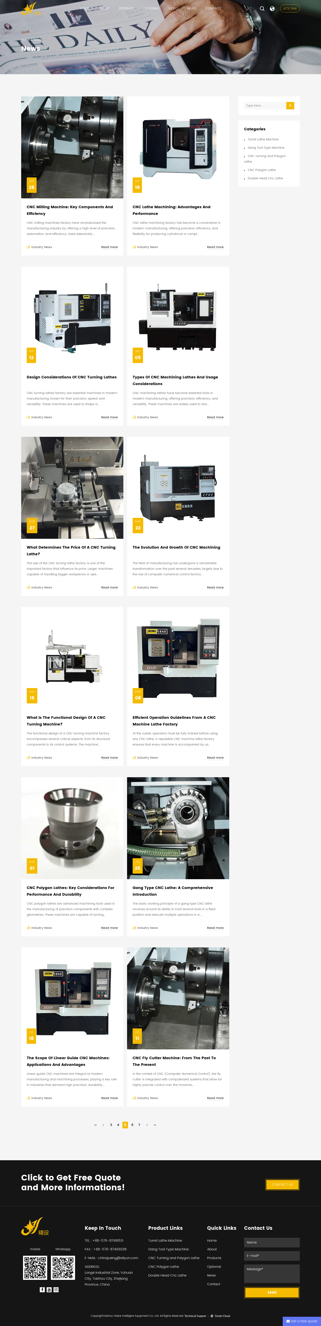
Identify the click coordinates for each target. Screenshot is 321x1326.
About (104, 8)
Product (126, 8)
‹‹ (95, 1125)
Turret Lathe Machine (263, 139)
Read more (109, 247)
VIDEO (173, 8)
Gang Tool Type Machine (266, 147)
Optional (151, 8)
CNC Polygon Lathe (262, 170)
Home (84, 8)
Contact (213, 8)
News (191, 8)
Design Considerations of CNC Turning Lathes (72, 377)
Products (214, 1258)
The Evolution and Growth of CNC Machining (176, 548)
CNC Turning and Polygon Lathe (174, 1258)
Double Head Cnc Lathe (265, 178)
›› (155, 1125)
